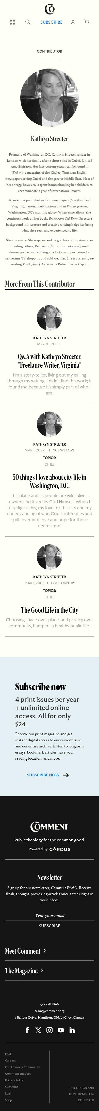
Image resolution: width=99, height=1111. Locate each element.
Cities (49, 464)
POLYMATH (86, 1100)
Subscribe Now (43, 775)
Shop (8, 1100)
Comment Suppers (18, 1073)
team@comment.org (49, 1011)
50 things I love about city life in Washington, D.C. (49, 481)
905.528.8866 (49, 1004)
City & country (61, 583)
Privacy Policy (14, 1080)
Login (8, 1093)
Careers (10, 1060)
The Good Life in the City (49, 609)
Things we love (61, 450)
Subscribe (51, 22)
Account (73, 22)
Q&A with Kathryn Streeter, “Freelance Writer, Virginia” (49, 361)
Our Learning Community (22, 1067)
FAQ (8, 1054)
